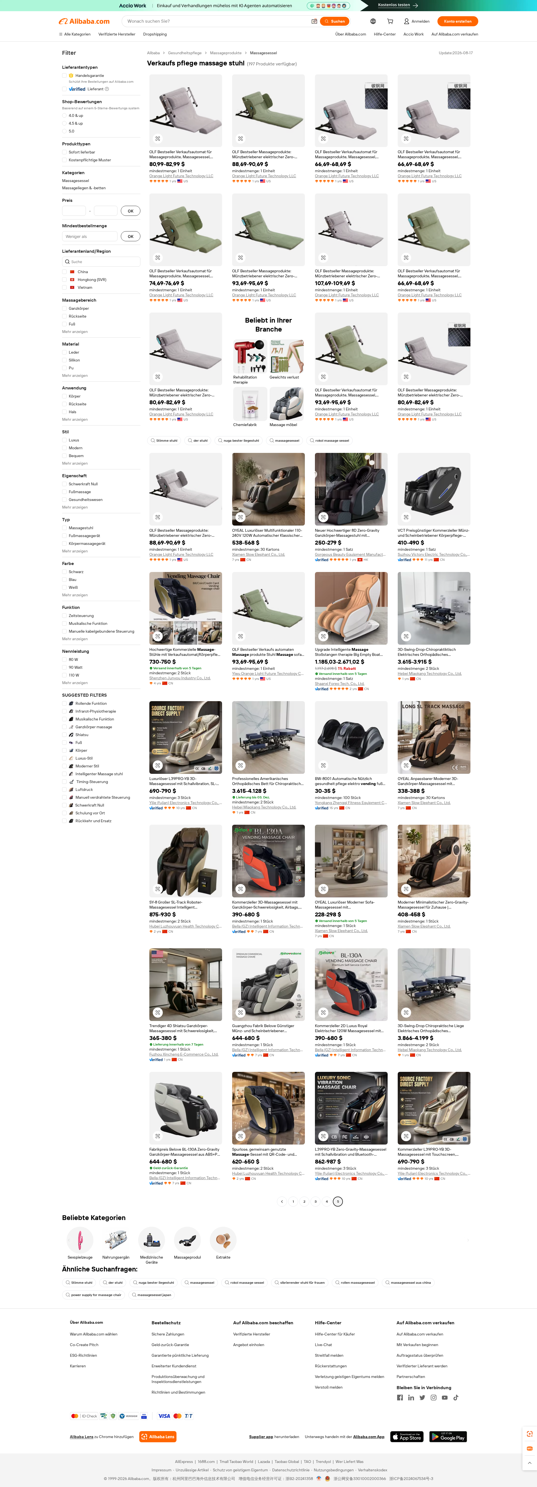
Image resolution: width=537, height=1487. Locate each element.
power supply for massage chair (96, 1295)
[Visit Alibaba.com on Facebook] (400, 1397)
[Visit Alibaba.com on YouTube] (444, 1397)
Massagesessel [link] (263, 53)
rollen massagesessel (358, 1283)
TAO (307, 1461)
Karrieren (78, 1366)
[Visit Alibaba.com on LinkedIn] (411, 1397)
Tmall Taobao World (236, 1461)
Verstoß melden (329, 1387)
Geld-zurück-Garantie (170, 1344)
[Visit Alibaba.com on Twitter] (422, 1397)
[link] (529, 1434)
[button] (314, 21)
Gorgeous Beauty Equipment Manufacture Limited (351, 554)
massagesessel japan (154, 1295)
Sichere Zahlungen (168, 1334)
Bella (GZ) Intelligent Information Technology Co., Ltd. (268, 926)
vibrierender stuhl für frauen (302, 1283)
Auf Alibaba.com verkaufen (420, 1334)
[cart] (391, 22)
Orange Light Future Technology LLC (181, 176)
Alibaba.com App (369, 1436)
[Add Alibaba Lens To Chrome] (157, 1436)
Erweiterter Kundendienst (174, 1366)
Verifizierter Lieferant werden (422, 1366)
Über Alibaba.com (86, 1322)
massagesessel (287, 441)
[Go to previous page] (282, 1202)
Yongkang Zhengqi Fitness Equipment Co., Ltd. (351, 802)
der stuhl (201, 441)
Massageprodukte (226, 53)
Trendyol (323, 1461)
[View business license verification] (319, 1478)
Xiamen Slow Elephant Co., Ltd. (258, 554)
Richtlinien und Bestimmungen (178, 1392)
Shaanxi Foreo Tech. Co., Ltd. (339, 683)
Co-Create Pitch (84, 1344)
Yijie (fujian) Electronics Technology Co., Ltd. (185, 802)
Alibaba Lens (81, 1436)
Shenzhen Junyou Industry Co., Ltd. (180, 678)
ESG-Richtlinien (83, 1355)
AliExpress (184, 1461)
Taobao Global (287, 1461)
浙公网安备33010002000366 (360, 1478)
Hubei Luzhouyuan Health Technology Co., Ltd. (185, 926)
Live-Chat (323, 1344)
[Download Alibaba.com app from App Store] (407, 1436)
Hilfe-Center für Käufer (335, 1334)
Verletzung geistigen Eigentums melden (349, 1376)
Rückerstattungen (331, 1366)
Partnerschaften (411, 1376)
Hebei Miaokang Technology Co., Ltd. (430, 673)
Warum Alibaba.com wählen (93, 1334)
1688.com (206, 1461)
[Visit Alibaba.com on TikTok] (456, 1397)
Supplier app (261, 1436)
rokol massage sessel (332, 441)
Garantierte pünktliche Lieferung (180, 1355)
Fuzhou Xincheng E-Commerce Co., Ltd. (183, 1054)
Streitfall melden (329, 1355)
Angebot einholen (248, 1344)
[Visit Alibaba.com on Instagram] (433, 1397)
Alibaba (153, 53)
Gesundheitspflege (185, 53)
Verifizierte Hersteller (251, 1334)
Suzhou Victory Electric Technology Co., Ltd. (434, 554)
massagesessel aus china (411, 1283)
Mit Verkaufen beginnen (417, 1344)
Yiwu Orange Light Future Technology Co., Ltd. (268, 673)
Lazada (264, 1461)
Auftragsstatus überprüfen (420, 1355)
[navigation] (101, 628)
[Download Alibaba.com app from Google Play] (448, 1436)
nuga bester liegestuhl (241, 441)
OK (130, 211)
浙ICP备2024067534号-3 (411, 1478)
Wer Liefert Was (350, 1461)
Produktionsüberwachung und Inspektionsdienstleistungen (178, 1379)
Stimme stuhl (166, 441)
